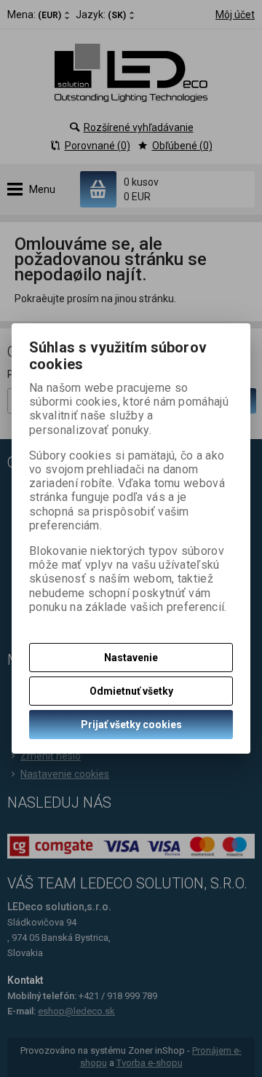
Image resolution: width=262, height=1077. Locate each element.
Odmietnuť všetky (131, 691)
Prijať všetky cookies (131, 724)
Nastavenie (131, 657)
